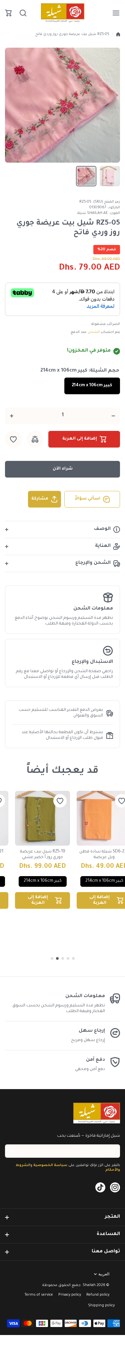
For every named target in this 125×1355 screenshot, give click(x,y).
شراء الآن (63, 469)
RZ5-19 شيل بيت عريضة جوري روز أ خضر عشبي (42, 854)
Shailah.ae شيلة (92, 213)
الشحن (94, 332)
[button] (8, 13)
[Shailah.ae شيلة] (62, 13)
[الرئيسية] (118, 34)
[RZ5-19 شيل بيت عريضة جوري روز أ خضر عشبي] (42, 818)
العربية (103, 1274)
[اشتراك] (13, 1151)
